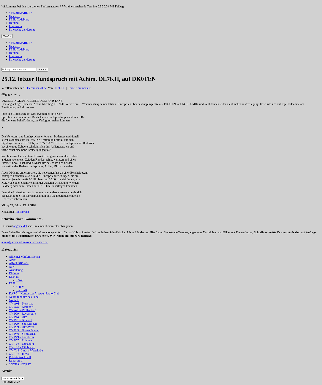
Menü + (7, 36)
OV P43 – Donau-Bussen (24, 330)
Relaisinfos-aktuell (20, 357)
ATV (12, 266)
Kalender (14, 16)
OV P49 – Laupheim (21, 337)
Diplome (14, 273)
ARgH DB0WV (19, 263)
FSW (19, 280)
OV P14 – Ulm (18, 317)
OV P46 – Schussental (22, 333)
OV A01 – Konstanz (21, 303)
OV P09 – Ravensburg (22, 313)
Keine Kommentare (79, 88)
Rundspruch (22, 211)
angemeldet (20, 226)
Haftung (14, 22)
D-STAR (21, 290)
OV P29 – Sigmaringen (23, 323)
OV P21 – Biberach (20, 320)
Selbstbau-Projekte (20, 363)
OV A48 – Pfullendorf (22, 310)
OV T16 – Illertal (19, 353)
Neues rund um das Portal (24, 296)
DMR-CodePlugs (19, 19)
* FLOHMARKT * (20, 12)
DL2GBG (59, 88)
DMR (12, 283)
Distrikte (14, 276)
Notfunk (14, 300)
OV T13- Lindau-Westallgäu (26, 350)
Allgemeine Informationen (24, 256)
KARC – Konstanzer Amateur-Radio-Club (34, 293)
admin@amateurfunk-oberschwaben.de (24, 242)
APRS (13, 260)
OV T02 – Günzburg (21, 343)
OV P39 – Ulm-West (21, 327)
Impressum (15, 26)
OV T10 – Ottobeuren (22, 347)
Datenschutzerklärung (22, 29)
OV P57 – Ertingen (20, 340)
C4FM (20, 286)
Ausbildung (16, 270)
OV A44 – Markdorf (21, 306)
